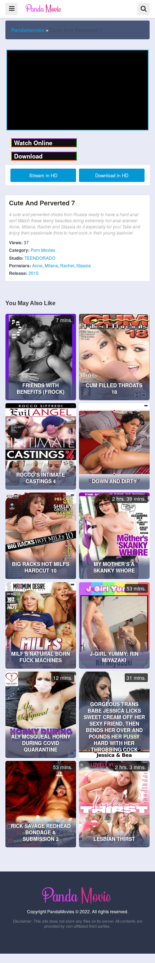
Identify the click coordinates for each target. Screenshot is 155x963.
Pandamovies (27, 30)
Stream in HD (43, 175)
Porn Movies (43, 250)
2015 (33, 273)
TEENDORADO (40, 258)
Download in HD (111, 175)
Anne (37, 265)
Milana (51, 265)
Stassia (83, 265)
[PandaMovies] (43, 8)
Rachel (67, 265)
